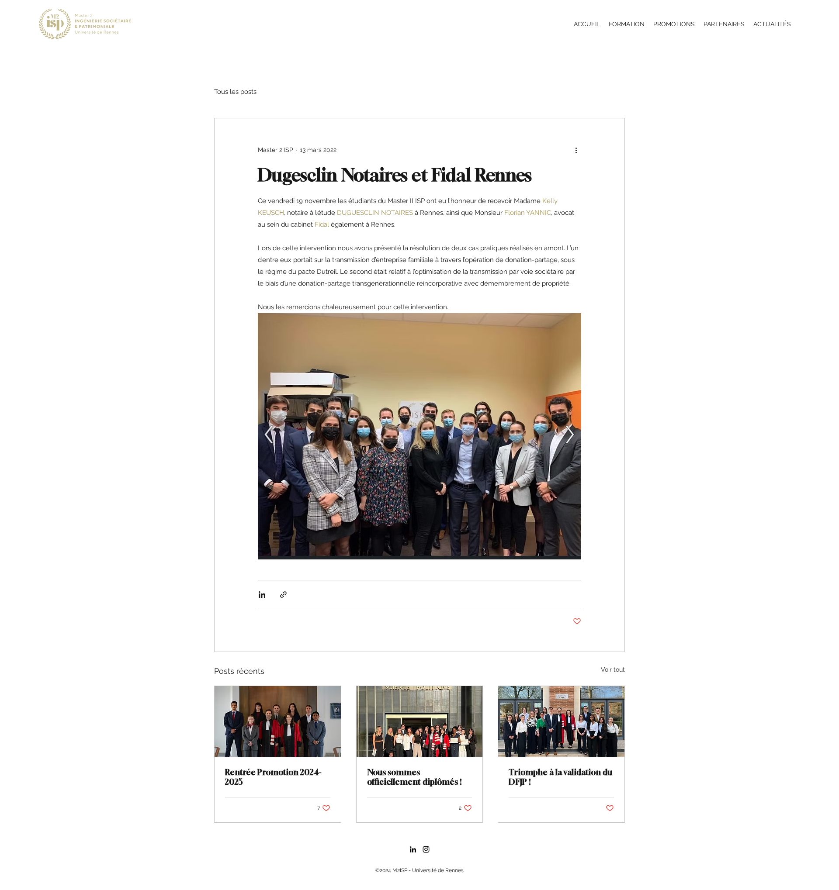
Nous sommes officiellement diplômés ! (414, 777)
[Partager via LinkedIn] (262, 594)
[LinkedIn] (413, 849)
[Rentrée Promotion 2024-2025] (278, 721)
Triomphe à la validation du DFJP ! (560, 777)
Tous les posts (235, 92)
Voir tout (613, 669)
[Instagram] (426, 849)
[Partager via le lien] (283, 594)
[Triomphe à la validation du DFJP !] (561, 721)
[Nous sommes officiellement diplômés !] (420, 721)
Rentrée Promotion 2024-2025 (273, 777)
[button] (626, 24)
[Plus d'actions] (576, 150)
